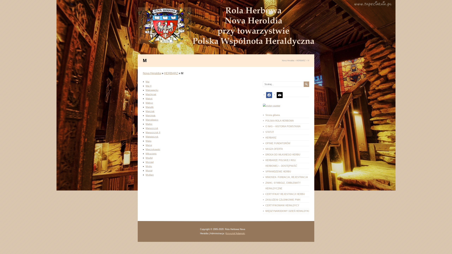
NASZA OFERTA (274, 149)
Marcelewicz (152, 120)
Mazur (149, 145)
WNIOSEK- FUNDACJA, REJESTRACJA (286, 177)
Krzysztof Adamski (235, 233)
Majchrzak (151, 94)
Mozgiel (150, 162)
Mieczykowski (153, 149)
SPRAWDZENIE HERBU (278, 171)
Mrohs (149, 166)
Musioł (149, 170)
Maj (147, 81)
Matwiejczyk (152, 136)
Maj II (148, 86)
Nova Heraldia (152, 73)
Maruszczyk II (153, 132)
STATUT (269, 132)
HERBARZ (171, 73)
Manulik (150, 107)
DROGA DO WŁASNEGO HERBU (282, 154)
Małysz (149, 103)
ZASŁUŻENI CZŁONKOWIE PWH (282, 199)
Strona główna (272, 115)
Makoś (149, 98)
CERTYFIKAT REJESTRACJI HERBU (285, 194)
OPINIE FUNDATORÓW (277, 143)
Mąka (148, 141)
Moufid (149, 158)
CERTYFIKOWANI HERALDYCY (282, 205)
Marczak (150, 111)
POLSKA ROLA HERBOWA (279, 120)
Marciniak (151, 115)
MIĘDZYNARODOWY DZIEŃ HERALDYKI (287, 211)
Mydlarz (150, 175)
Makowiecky (152, 90)
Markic (149, 124)
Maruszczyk (152, 128)
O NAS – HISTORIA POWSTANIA (283, 126)
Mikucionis (151, 153)
